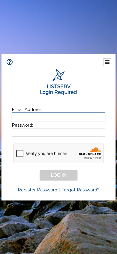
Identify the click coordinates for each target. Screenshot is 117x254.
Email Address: (27, 109)
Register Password (37, 190)
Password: (22, 125)
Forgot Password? (80, 190)
